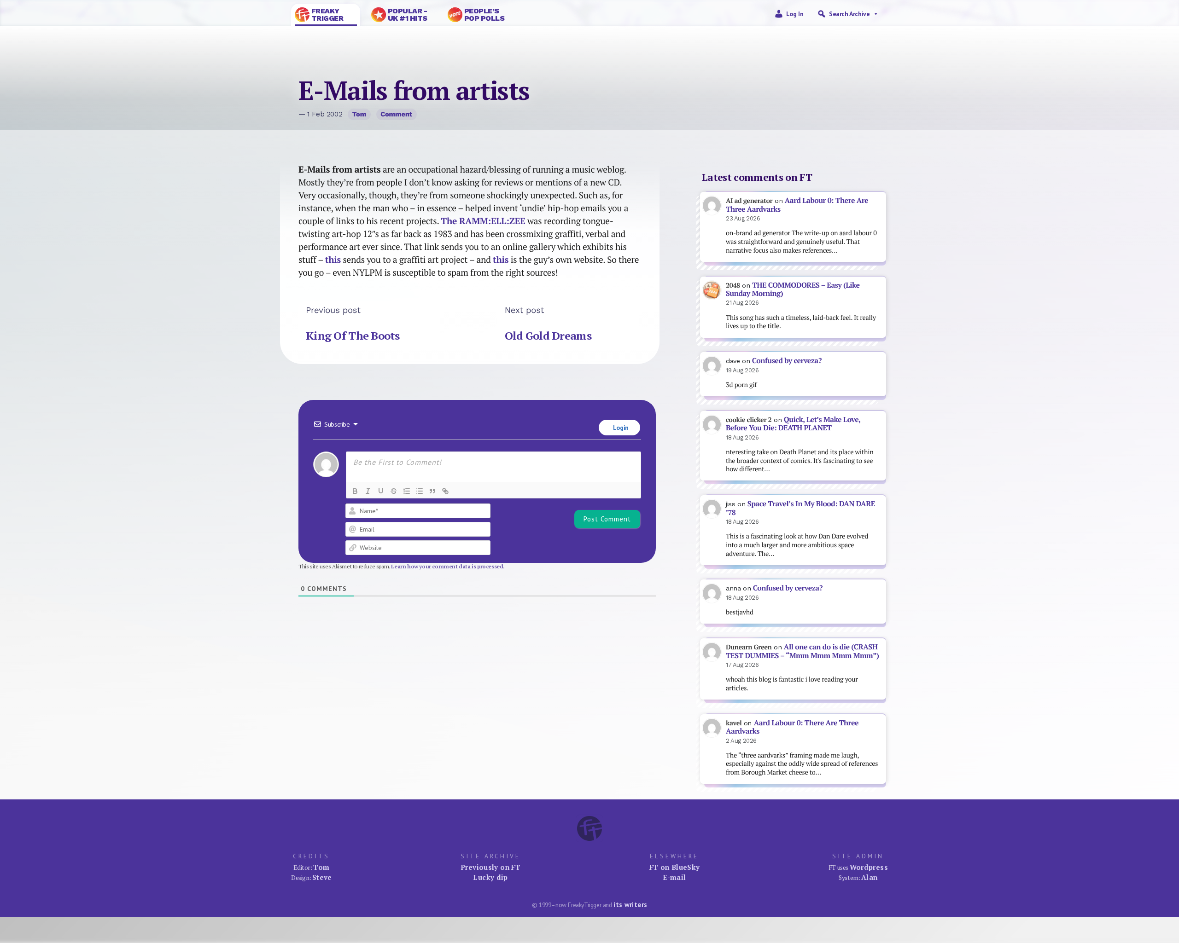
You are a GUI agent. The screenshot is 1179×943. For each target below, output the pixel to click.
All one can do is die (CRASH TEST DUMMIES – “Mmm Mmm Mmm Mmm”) (802, 651)
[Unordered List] (419, 491)
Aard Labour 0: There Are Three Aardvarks (797, 205)
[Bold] (355, 491)
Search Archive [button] (849, 14)
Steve (322, 877)
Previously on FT (490, 867)
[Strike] (393, 491)
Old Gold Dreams (548, 335)
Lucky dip (490, 877)
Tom (359, 114)
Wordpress (869, 867)
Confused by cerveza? (787, 360)
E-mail (674, 877)
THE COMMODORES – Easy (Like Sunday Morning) (793, 289)
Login (620, 427)
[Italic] (368, 491)
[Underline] (380, 491)
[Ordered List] (406, 491)
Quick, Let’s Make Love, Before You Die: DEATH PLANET (793, 424)
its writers (630, 904)
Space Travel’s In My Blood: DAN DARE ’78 (800, 508)
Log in (795, 14)
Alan (869, 877)
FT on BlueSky (674, 867)
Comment (396, 114)
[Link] (445, 491)
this (333, 260)
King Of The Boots (353, 335)
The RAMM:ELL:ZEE (483, 221)
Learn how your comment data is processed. (448, 566)
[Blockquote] (432, 491)
